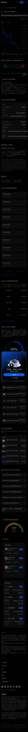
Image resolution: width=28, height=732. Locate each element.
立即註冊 (14, 374)
